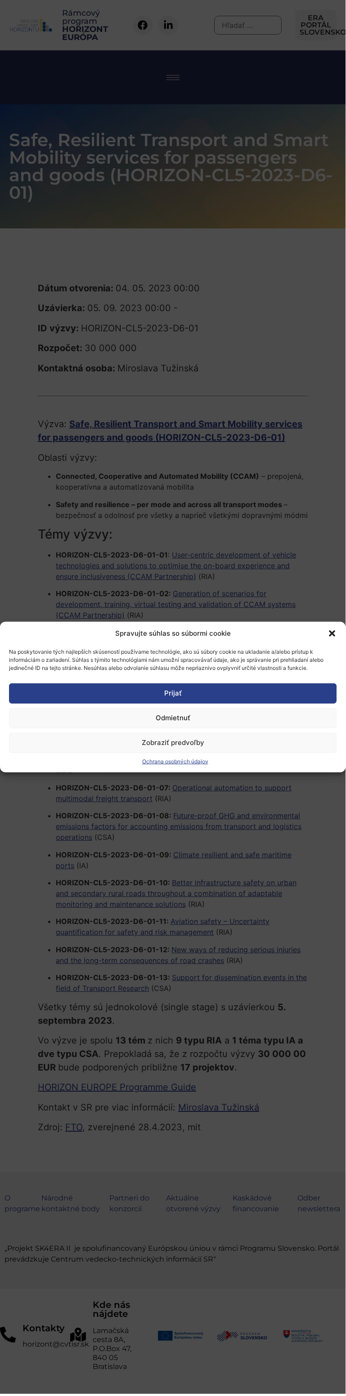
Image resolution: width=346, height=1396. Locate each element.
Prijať (173, 693)
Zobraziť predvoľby (173, 742)
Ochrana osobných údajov (175, 761)
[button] (332, 633)
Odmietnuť (173, 718)
